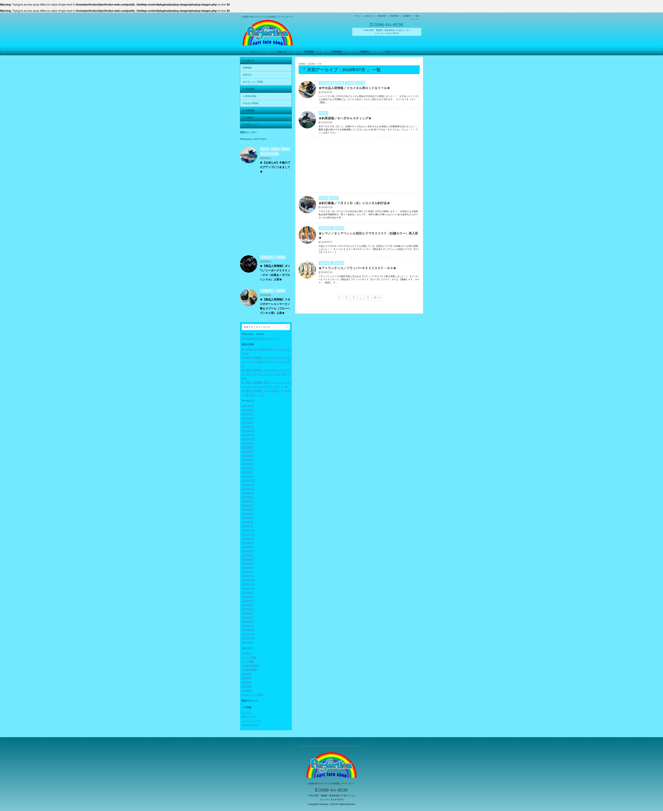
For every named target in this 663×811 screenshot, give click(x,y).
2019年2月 (247, 571)
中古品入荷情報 (250, 103)
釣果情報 (394, 16)
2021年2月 (247, 472)
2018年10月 (248, 588)
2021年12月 (248, 430)
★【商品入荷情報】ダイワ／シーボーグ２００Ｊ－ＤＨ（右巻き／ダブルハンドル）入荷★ (266, 361)
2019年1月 (247, 576)
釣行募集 (246, 690)
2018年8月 (247, 596)
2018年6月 (247, 605)
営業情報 (247, 67)
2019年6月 (247, 555)
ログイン (246, 712)
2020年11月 (248, 484)
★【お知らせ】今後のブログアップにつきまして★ (275, 167)
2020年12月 (248, 480)
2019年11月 (248, 534)
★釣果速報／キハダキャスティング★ (345, 118)
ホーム (357, 16)
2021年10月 (248, 439)
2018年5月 (247, 609)
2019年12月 (248, 530)
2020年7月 (247, 501)
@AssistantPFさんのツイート (260, 338)
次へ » (377, 297)
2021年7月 (247, 451)
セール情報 (248, 661)
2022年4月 (247, 414)
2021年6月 (247, 455)
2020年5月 (247, 509)
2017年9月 (247, 642)
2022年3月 (247, 418)
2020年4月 (247, 513)
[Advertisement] (359, 166)
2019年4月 (247, 563)
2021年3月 (247, 468)
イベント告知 (249, 657)
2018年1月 (247, 625)
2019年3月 (247, 567)
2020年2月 (247, 522)
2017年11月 (248, 634)
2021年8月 (247, 447)
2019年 (311, 64)
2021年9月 (247, 443)
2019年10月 (248, 538)
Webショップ (392, 51)
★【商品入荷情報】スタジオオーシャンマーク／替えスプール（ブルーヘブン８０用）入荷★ (266, 374)
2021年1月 (247, 476)
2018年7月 (247, 600)
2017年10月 (248, 638)
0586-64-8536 (387, 24)
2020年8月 (247, 497)
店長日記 (247, 74)
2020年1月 (247, 526)
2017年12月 (248, 629)
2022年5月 (247, 410)
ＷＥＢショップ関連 (253, 82)
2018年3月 (247, 617)
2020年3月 (247, 517)
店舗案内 (407, 16)
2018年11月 (248, 584)
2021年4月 (247, 464)
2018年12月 (248, 580)
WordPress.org (250, 724)
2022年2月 (247, 422)
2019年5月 (247, 559)
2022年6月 (247, 405)
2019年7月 (247, 551)
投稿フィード (249, 716)
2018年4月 (247, 613)
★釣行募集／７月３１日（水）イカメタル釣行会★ (354, 203)
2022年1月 (247, 426)
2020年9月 (247, 493)
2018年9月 (247, 592)
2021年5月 (247, 459)
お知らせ (369, 16)
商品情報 (381, 16)
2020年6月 (247, 505)
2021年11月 (248, 435)
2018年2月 (247, 621)
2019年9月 (247, 542)
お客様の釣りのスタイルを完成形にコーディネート (331, 783)
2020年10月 (248, 488)
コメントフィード (251, 720)
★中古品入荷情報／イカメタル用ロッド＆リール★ (354, 88)
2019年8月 (247, 547)
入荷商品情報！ (250, 96)
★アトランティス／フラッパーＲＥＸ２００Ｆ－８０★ (357, 268)
